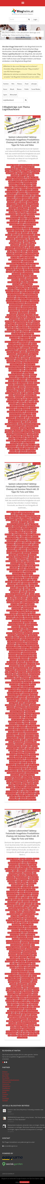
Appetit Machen (35, 171)
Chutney (17, 202)
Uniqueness (36, 430)
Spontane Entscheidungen (31, 397)
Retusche (26, 377)
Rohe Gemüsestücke (11, 379)
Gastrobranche (9, 249)
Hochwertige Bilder (10, 268)
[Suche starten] (29, 19)
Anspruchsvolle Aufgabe (33, 169)
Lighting (36, 315)
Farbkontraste (33, 237)
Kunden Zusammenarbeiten (15, 294)
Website (24, 444)
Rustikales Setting (32, 381)
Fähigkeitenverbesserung (26, 235)
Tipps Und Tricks (34, 418)
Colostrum (5, 1084)
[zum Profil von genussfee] (4, 1118)
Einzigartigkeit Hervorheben (27, 220)
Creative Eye (32, 208)
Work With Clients (12, 449)
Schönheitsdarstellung (32, 387)
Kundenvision (10, 298)
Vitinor (4, 1096)
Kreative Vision (28, 286)
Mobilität (17, 331)
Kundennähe (11, 296)
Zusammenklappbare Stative (27, 453)
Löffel (37, 317)
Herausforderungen (27, 261)
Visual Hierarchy (19, 440)
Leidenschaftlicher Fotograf (25, 309)
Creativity (31, 210)
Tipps (26, 418)
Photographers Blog (11, 350)
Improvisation (28, 272)
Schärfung (36, 383)
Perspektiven (33, 348)
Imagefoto (36, 270)
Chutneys (23, 202)
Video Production (16, 436)
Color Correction (21, 204)
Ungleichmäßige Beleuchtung (13, 430)
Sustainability (12, 403)
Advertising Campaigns (25, 165)
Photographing (22, 350)
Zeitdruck (12, 451)
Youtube (32, 449)
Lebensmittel (35, 301)
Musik (12, 89)
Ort (30, 344)
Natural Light (36, 335)
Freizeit (32, 247)
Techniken (18, 409)
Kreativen (36, 286)
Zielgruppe (23, 451)
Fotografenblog (15, 245)
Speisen (11, 395)
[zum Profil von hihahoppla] (4, 1126)
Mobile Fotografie (12, 329)
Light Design (20, 315)
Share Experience (12, 391)
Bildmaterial (18, 196)
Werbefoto (20, 446)
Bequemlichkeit (11, 189)
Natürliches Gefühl (23, 342)
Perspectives (25, 348)
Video (8, 436)
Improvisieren (16, 274)
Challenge (19, 200)
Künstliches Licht (25, 301)
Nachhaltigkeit (29, 333)
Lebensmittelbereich (32, 303)
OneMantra (6, 1088)
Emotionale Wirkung (30, 224)
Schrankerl (5, 1090)
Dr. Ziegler (5, 1078)
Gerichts (35, 251)
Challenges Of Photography (30, 200)
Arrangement (35, 173)
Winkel (37, 446)
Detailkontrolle (31, 212)
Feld (28, 239)
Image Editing (10, 270)
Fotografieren (30, 245)
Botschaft (37, 196)
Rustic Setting (22, 379)
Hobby (33, 266)
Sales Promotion (22, 383)
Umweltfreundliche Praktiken (31, 424)
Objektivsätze (24, 344)
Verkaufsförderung (33, 434)
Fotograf (26, 243)
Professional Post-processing (30, 362)
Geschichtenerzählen (33, 253)
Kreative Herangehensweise (14, 286)
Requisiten (12, 377)
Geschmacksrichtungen (28, 255)
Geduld (13, 251)
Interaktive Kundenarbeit (16, 276)
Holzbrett (19, 268)
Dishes (37, 214)
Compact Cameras (16, 206)
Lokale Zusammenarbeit (21, 321)
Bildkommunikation (32, 194)
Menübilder (8, 327)
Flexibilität (13, 241)
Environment (29, 226)
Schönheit (22, 387)
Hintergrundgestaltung (24, 266)
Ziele (17, 451)
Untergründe (8, 432)
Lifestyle (34, 84)
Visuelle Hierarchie (11, 444)
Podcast (37, 350)
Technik (12, 409)
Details (19, 214)
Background (12, 185)
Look (30, 321)
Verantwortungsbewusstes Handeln (17, 434)
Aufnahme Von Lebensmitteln (15, 177)
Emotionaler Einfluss (18, 226)
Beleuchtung (8, 187)
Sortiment (30, 393)
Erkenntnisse (11, 233)
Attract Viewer (23, 175)
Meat (6, 325)
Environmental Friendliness (14, 229)
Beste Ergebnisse (26, 189)
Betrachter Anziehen (11, 192)
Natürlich (33, 338)
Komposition (15, 280)
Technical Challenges (23, 407)
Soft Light (23, 393)
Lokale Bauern (9, 321)
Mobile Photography (24, 329)
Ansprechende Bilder (28, 167)
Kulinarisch (22, 290)
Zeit (36, 449)
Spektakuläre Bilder (30, 395)
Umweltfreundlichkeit (32, 426)
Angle (12, 167)
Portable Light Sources (13, 352)
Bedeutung (28, 185)
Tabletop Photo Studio (30, 403)
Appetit (7, 171)
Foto (22, 243)
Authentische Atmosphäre (29, 181)
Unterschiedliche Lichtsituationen (23, 432)
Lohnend (21, 319)
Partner (34, 344)
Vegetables (37, 432)
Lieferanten (32, 313)
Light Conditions (11, 315)
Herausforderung (16, 261)
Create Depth (13, 208)
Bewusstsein (21, 192)
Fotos (27, 247)
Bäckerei (33, 183)
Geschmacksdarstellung (14, 255)
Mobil (14, 327)
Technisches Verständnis (16, 414)
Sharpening (21, 391)
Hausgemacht (30, 257)
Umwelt (20, 424)
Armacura (5, 1074)
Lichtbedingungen (14, 311)
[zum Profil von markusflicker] (8, 122)
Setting (37, 389)
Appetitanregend (11, 173)
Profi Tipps (28, 368)
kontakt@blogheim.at (10, 1146)
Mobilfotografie (9, 331)
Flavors (32, 239)
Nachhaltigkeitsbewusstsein (14, 335)
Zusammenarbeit (13, 453)
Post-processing (11, 354)
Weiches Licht (31, 444)
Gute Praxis (14, 257)
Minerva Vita (6, 1082)
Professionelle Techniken (32, 366)
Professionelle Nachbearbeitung (15, 366)
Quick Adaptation (29, 372)
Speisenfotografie (19, 395)
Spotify (24, 399)
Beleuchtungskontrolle (19, 187)
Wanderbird (6, 1086)
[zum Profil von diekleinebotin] (4, 1111)
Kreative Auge (17, 284)
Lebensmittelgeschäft (15, 307)
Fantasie (37, 235)
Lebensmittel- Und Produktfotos (16, 303)
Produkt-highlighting (30, 356)
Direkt (4, 1092)
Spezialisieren (10, 397)
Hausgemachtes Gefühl (15, 259)
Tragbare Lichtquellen (14, 422)
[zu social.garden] (12, 1166)
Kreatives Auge (12, 288)
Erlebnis (18, 233)
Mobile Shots (34, 329)
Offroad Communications (10, 1080)
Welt (37, 444)
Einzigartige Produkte (33, 218)
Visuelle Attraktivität (16, 442)
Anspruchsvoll (21, 169)
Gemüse (18, 251)
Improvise (36, 272)
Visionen (11, 438)
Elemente (21, 222)
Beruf (18, 189)
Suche (36, 401)
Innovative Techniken (27, 274)
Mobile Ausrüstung (34, 327)
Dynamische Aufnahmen (17, 216)
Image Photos (19, 270)
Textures (29, 416)
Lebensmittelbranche (15, 305)
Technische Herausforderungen (16, 412)
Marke (29, 323)
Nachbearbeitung (35, 331)
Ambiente (36, 165)
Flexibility (20, 241)
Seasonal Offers (19, 389)
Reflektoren (33, 375)
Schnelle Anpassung (12, 387)
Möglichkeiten (25, 331)
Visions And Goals (31, 438)
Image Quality (28, 270)
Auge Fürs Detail (33, 177)
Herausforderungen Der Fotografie (16, 263)
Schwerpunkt (10, 389)
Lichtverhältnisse (23, 313)
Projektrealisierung (14, 370)
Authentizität (26, 183)
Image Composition (34, 268)
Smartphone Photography (13, 393)
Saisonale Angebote (11, 383)
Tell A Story (28, 414)
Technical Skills (34, 407)
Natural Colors (27, 335)
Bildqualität (26, 196)
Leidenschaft (12, 309)
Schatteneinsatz (19, 385)
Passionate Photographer (30, 346)
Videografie (25, 436)
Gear (8, 251)
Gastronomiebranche (21, 249)
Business (35, 198)
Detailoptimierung (11, 214)
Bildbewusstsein (21, 194)
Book (32, 196)
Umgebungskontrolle (11, 424)
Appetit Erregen (25, 171)
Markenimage (35, 323)
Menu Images (13, 325)
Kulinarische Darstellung (13, 292)
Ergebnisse (35, 231)
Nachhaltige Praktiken (18, 333)
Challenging (10, 202)
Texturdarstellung (14, 416)
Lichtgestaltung (24, 311)
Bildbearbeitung (11, 194)
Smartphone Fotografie (31, 391)
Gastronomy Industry (34, 249)
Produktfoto (25, 358)
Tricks (23, 422)
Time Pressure (20, 418)
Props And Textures (30, 370)
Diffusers (24, 214)
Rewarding (33, 377)
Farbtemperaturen (20, 239)
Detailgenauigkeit (21, 212)
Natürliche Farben (16, 340)
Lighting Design (22, 317)
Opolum (5, 1072)
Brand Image (10, 198)
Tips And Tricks (32, 420)
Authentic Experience (15, 181)
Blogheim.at (22, 11)
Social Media (35, 89)
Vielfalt (36, 436)
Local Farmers (31, 317)
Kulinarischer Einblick (27, 292)
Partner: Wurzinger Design (14, 346)
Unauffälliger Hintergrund (27, 428)
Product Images (33, 354)
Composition (26, 206)
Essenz (35, 233)
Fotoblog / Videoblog (12, 165)
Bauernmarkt (20, 185)
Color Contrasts (11, 204)
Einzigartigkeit (14, 220)
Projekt (34, 368)
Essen (30, 233)
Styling (32, 401)
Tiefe (34, 416)
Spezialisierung (19, 397)
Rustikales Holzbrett (20, 381)
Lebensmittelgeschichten (29, 307)
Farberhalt (25, 237)
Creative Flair (10, 210)
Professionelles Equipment (16, 368)
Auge (26, 177)
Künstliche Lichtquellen (13, 301)
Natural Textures (24, 338)
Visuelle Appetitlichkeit (32, 440)
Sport (5, 95)
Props (22, 370)
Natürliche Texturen (28, 340)
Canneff (5, 1100)
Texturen (23, 416)
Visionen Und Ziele (20, 438)
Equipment (26, 229)
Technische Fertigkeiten (29, 409)
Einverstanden (24, 1182)
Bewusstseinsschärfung (33, 192)
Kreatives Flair (33, 288)
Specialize (37, 393)
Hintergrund (13, 266)
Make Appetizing (10, 323)
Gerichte (29, 251)
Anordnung (18, 167)
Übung (28, 422)
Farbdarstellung (12, 237)
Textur (34, 414)
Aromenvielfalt (26, 173)
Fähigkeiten (15, 235)
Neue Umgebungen (14, 344)
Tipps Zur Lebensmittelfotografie (17, 420)
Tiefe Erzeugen (10, 418)
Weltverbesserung (11, 446)
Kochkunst (33, 276)
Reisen (19, 89)
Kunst (5, 89)
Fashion (6, 84)
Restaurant (19, 377)
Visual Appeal (10, 440)
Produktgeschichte (20, 360)
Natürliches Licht (35, 342)
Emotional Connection (31, 222)
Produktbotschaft (10, 358)
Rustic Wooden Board (33, 379)
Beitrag (34, 185)
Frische (37, 247)
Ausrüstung (9, 179)
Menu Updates (22, 325)
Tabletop (20, 403)
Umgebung (34, 422)
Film (13, 84)
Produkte (18, 358)
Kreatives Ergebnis (22, 288)
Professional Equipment (14, 362)
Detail (37, 210)
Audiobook (31, 175)
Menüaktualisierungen (33, 325)
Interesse (27, 276)
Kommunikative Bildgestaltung (16, 278)
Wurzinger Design (24, 449)
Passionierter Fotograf (14, 348)
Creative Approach (23, 208)
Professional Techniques (17, 364)
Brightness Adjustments (22, 198)
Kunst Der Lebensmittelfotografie (29, 298)
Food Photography (14, 243)
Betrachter (35, 189)
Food (26, 84)
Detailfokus (12, 212)
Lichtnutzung (33, 311)
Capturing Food (11, 200)
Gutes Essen (21, 257)
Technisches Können (32, 412)
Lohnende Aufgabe (30, 319)
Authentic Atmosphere (32, 179)
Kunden (37, 292)
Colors (8, 206)
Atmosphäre (14, 175)
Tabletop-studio (11, 407)
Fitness (19, 84)
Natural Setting (14, 338)
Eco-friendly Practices (12, 218)
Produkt (21, 356)
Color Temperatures (32, 204)
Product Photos (13, 356)
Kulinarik (15, 290)
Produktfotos (10, 360)
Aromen (19, 173)
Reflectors (26, 375)
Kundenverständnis (32, 296)
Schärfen (30, 383)
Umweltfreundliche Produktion (16, 426)
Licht (35, 309)
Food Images (31, 241)
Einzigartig (23, 218)
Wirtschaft (13, 95)
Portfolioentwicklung (32, 352)
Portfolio (23, 352)
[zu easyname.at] (12, 1159)
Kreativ (24, 282)
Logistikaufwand (13, 319)
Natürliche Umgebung (11, 342)
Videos (31, 436)
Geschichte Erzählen (20, 253)
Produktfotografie (35, 358)
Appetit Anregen (15, 171)
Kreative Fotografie (26, 284)
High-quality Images (32, 263)
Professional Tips (30, 364)
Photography (30, 350)
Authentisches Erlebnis (15, 183)
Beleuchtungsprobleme (33, 187)
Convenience (34, 206)
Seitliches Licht (29, 389)
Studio (27, 401)
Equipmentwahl (34, 229)
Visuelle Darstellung (29, 442)
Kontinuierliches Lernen (14, 282)
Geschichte (9, 253)
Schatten (10, 385)
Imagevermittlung (18, 272)
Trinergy (5, 1094)
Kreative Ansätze (32, 282)
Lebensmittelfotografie (29, 305)
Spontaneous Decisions (14, 399)
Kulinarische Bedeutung (32, 290)
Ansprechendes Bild (10, 169)
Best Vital (5, 1076)
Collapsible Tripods (32, 202)
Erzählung (25, 233)
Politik (26, 89)
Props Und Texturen (17, 372)
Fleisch (37, 239)
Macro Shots (36, 321)
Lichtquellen (13, 313)
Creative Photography (21, 210)
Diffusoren (31, 214)
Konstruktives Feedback (26, 280)
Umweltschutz (15, 428)
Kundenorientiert (21, 296)
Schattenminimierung (30, 385)
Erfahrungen (27, 231)
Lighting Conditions (11, 317)
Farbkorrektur (10, 239)
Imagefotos (9, 272)
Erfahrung (9, 231)
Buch (31, 198)
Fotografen (33, 243)
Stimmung (34, 399)
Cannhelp (5, 1098)
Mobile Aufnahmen (22, 327)
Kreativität (9, 290)
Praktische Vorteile (22, 354)
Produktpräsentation (32, 360)
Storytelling (21, 401)
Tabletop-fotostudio (29, 405)
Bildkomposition (9, 196)
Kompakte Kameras (31, 278)
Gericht (24, 251)
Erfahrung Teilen (18, 231)
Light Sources (29, 315)
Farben (19, 237)
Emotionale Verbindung (16, 224)
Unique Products (27, 430)
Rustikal (10, 381)
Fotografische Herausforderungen (15, 247)
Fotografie (23, 245)
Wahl (19, 444)
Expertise (8, 235)
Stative (29, 399)
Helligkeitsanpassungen (29, 259)
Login (35, 19)
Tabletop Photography (16, 405)
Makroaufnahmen (21, 323)
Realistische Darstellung (15, 375)
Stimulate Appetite (12, 401)
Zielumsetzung (31, 451)
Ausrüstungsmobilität (19, 179)
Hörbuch (25, 268)
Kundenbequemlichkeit (31, 294)
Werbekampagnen (29, 446)
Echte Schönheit (30, 216)
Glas (37, 255)
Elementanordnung (12, 222)
